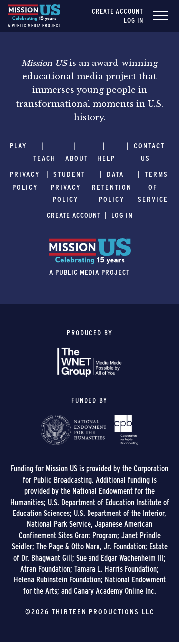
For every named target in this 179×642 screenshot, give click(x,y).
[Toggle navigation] (160, 15)
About (76, 158)
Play (18, 145)
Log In (133, 20)
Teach (44, 158)
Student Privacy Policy (68, 187)
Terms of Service (153, 187)
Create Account (117, 11)
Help (106, 158)
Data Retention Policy (112, 187)
